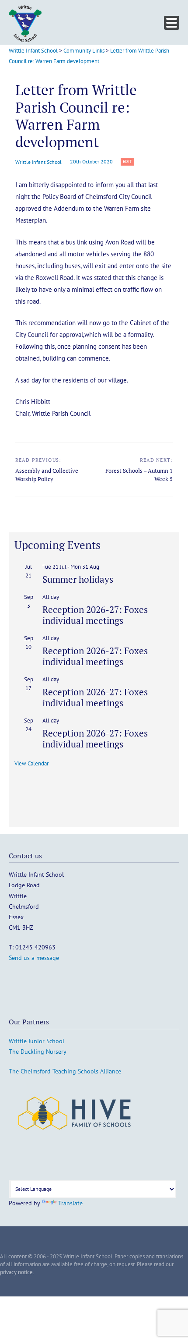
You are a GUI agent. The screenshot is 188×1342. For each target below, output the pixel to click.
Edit (128, 162)
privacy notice (16, 1272)
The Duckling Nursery (37, 1051)
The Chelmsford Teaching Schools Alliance (65, 1071)
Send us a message (34, 958)
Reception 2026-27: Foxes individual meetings (95, 615)
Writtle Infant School (38, 162)
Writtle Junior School (36, 1041)
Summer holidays (77, 579)
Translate (70, 1203)
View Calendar (31, 763)
